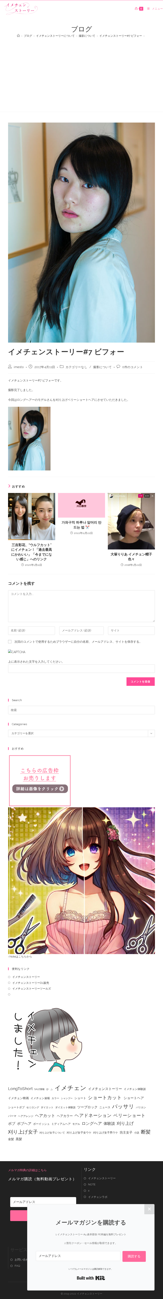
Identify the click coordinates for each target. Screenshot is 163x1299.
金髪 (11, 1139)
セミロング (32, 1107)
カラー (55, 1098)
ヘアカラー (65, 1116)
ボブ (11, 1123)
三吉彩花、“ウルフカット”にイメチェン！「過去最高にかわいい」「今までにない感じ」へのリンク (31, 552)
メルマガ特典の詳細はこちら (27, 1170)
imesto (19, 367)
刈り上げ (125, 1123)
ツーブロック (87, 1107)
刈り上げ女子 (23, 1132)
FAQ (17, 1265)
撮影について (102, 367)
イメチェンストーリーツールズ (31, 988)
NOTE (92, 1184)
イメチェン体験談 (135, 1089)
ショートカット (105, 1097)
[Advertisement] (81, 72)
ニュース (104, 1107)
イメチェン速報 (40, 1098)
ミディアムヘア (61, 1123)
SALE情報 (39, 1089)
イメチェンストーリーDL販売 (30, 982)
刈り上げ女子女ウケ (79, 1132)
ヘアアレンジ (25, 1116)
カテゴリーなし (76, 367)
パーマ (12, 1116)
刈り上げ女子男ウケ (105, 1132)
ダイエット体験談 (65, 1107)
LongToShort (20, 1088)
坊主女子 (126, 1132)
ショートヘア (134, 1098)
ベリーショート (129, 1115)
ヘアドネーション (93, 1115)
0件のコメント (132, 367)
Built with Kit (91, 1278)
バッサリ (123, 1106)
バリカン (141, 1107)
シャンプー (67, 1098)
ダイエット (47, 1107)
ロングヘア (92, 1123)
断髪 (146, 1132)
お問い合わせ (23, 1259)
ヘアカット (45, 1115)
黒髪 (19, 1139)
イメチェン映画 (18, 1098)
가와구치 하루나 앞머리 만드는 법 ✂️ (81, 524)
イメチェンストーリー (26, 976)
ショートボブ (16, 1107)
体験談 (109, 1123)
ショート (80, 1098)
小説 (136, 1132)
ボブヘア (24, 1123)
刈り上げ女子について (52, 1132)
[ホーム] (18, 35)
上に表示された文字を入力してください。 (36, 661)
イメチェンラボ (97, 1197)
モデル (76, 1124)
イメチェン (70, 1087)
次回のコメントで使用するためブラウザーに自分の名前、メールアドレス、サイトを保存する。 (78, 641)
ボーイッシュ (41, 1123)
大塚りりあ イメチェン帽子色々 (131, 556)
